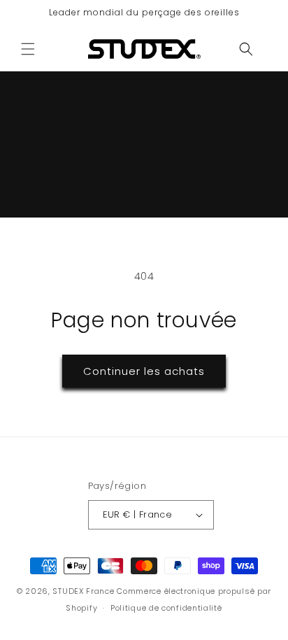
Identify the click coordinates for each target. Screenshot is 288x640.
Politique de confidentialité (166, 607)
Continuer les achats (144, 371)
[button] (28, 49)
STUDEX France (83, 591)
